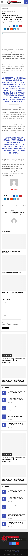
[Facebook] (10, 543)
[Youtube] (17, 543)
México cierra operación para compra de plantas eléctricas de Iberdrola (12, 293)
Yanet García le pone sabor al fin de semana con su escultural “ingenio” (14, 213)
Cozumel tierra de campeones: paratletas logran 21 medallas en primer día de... (15, 400)
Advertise (13, 554)
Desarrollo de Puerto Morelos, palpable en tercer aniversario (7, 380)
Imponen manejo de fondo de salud (11, 273)
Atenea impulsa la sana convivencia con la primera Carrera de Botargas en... (16, 408)
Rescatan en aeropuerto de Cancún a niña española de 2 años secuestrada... (13, 360)
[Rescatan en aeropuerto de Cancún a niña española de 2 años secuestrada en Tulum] (14, 345)
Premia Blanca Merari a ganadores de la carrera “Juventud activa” (16, 391)
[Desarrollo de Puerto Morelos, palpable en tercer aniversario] (8, 372)
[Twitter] (14, 543)
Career (17, 554)
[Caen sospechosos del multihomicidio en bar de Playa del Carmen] (20, 372)
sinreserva (5, 21)
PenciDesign (16, 551)
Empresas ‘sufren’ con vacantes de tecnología (11, 252)
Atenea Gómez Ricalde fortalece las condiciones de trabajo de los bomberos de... (16, 416)
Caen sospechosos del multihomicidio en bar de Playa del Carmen (19, 380)
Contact (21, 554)
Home (5, 554)
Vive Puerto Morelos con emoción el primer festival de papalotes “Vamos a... (16, 425)
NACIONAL (4, 13)
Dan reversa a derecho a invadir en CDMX (14, 206)
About (8, 554)
